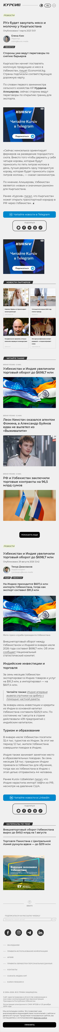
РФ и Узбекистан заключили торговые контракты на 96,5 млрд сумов (26, 481)
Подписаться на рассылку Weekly (22, 916)
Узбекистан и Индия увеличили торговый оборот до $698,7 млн (29, 370)
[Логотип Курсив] (12, 4)
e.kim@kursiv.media (19, 41)
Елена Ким (17, 35)
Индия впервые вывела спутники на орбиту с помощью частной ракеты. (26, 695)
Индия (7, 578)
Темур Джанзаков (21, 566)
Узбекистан (9, 47)
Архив (10, 957)
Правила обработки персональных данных (29, 964)
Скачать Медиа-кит (17, 976)
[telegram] (29, 932)
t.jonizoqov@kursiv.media (22, 572)
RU (47, 5)
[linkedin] (40, 932)
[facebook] (8, 932)
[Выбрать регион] (41, 5)
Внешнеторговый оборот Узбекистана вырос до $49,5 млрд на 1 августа (28, 831)
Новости (9, 15)
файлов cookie (40, 1018)
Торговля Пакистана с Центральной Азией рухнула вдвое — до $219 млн (27, 843)
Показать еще (29, 535)
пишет (23, 70)
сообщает (9, 652)
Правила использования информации (27, 951)
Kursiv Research (15, 982)
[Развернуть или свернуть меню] (54, 5)
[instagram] (18, 932)
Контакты (12, 970)
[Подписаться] (54, 919)
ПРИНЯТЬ (30, 1025)
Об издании (13, 945)
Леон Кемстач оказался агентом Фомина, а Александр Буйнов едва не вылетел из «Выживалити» (29, 425)
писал (28, 196)
